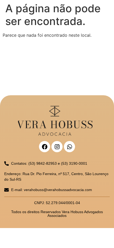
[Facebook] (44, 146)
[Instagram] (57, 146)
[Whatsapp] (69, 146)
